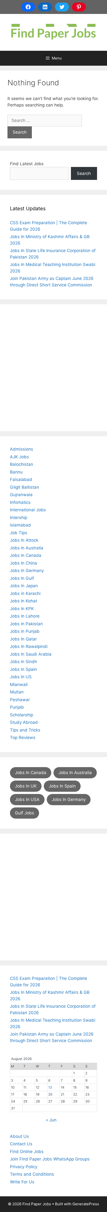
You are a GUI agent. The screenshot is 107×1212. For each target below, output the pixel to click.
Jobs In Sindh (23, 661)
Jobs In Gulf (22, 578)
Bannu (16, 472)
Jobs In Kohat (23, 600)
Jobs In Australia (26, 547)
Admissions (21, 449)
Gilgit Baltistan (24, 487)
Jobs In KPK (22, 608)
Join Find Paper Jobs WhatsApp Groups (50, 1159)
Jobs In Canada (25, 555)
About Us (19, 1136)
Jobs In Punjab (25, 631)
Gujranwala (21, 494)
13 (50, 1087)
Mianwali (19, 684)
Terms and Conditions (32, 1174)
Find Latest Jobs (27, 163)
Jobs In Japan (24, 585)
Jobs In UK (26, 786)
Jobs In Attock (24, 540)
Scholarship (21, 714)
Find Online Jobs (27, 1151)
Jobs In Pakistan (26, 623)
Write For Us (22, 1181)
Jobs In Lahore (25, 616)
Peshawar (20, 699)
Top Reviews (22, 737)
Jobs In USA (27, 799)
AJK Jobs (19, 456)
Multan (17, 691)
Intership (18, 517)
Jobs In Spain (23, 669)
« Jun (51, 1119)
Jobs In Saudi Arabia (31, 654)
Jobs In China (23, 563)
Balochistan (21, 464)
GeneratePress (85, 1204)
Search (84, 173)
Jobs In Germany (27, 570)
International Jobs (28, 509)
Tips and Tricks (25, 730)
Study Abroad (24, 722)
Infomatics (20, 502)
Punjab (17, 707)
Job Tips (18, 532)
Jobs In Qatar (23, 638)
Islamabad (20, 525)
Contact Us (21, 1143)
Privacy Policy (23, 1166)
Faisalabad (21, 479)
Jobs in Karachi (25, 593)
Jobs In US (21, 676)
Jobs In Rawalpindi (29, 646)
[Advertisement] (53, 367)
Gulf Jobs (24, 812)
